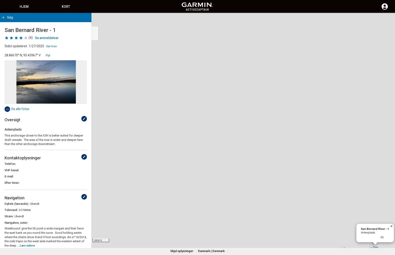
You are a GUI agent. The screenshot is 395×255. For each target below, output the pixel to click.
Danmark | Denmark (211, 251)
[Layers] (387, 20)
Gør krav (51, 46)
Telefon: (10, 164)
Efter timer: (12, 182)
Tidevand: (11, 210)
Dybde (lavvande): (17, 203)
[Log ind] (385, 9)
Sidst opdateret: (16, 46)
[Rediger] (84, 118)
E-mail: (9, 176)
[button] (389, 234)
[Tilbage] (3, 17)
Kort (66, 6)
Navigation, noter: (16, 222)
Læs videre (27, 245)
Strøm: (9, 216)
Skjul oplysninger (181, 251)
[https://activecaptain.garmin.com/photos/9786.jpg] (46, 82)
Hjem (24, 6)
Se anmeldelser (47, 37)
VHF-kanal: (12, 170)
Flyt (48, 55)
